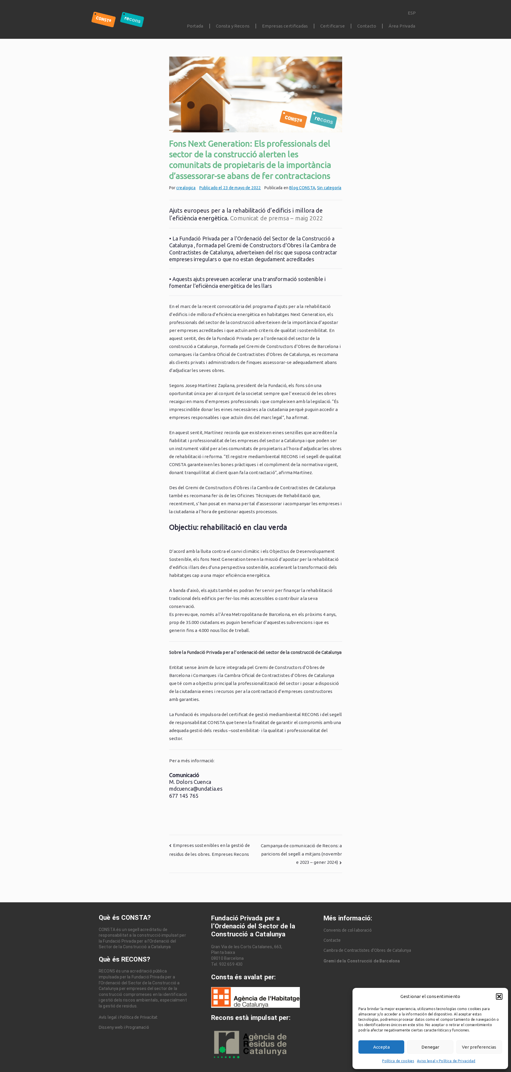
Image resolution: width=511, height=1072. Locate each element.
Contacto (366, 25)
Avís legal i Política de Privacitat (128, 1017)
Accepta (381, 1046)
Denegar (430, 1046)
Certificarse (332, 25)
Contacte (332, 940)
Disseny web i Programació (124, 1027)
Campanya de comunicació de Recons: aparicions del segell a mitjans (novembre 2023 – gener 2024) (301, 854)
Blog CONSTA (302, 187)
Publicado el (230, 187)
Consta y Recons (233, 25)
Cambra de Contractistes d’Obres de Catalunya (367, 950)
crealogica (186, 187)
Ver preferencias (479, 1046)
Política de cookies (398, 1061)
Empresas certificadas (285, 25)
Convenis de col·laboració (348, 930)
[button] (499, 996)
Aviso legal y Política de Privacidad (446, 1061)
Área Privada (402, 25)
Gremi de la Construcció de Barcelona (362, 961)
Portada (195, 25)
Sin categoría (329, 187)
